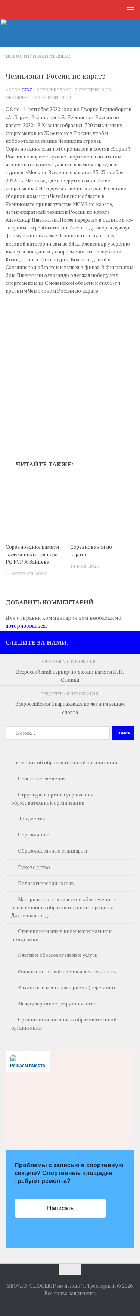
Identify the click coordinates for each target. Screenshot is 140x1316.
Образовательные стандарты (52, 850)
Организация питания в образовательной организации (63, 1023)
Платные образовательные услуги (57, 955)
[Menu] (130, 9)
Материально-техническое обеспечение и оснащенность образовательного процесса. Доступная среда (64, 907)
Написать (60, 1208)
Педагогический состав (46, 883)
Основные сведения (42, 778)
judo (27, 89)
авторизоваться (26, 625)
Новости (17, 56)
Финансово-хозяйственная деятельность (67, 971)
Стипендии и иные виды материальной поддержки (61, 935)
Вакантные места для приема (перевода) (66, 987)
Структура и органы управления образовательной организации (52, 798)
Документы (32, 818)
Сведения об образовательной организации (64, 762)
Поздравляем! (51, 56)
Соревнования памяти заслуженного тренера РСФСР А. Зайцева (32, 554)
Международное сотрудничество (57, 1003)
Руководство (34, 867)
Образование (33, 834)
